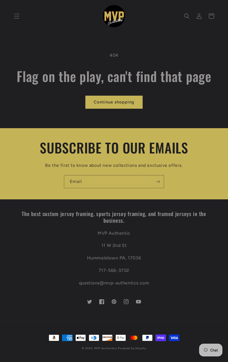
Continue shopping (114, 102)
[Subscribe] (158, 181)
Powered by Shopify (132, 348)
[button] (17, 16)
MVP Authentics (105, 348)
